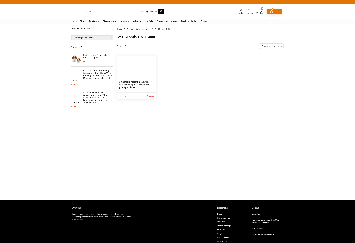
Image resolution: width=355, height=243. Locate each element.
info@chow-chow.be (266, 234)
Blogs (204, 21)
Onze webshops (224, 226)
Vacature (221, 229)
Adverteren (222, 241)
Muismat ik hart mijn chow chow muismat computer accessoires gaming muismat (135, 84)
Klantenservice (223, 218)
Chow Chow (79, 21)
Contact (220, 214)
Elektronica (108, 21)
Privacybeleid (223, 237)
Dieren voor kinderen (167, 21)
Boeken (93, 21)
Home (119, 29)
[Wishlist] (249, 10)
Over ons (221, 222)
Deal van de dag (189, 21)
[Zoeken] (161, 11)
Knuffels (149, 21)
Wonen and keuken (129, 21)
